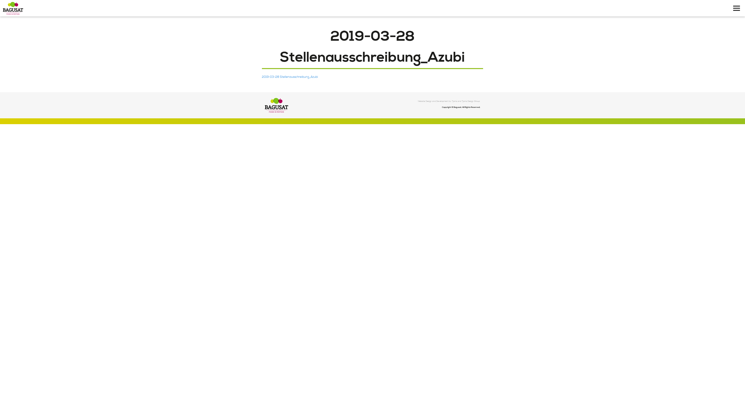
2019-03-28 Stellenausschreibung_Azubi (290, 77)
